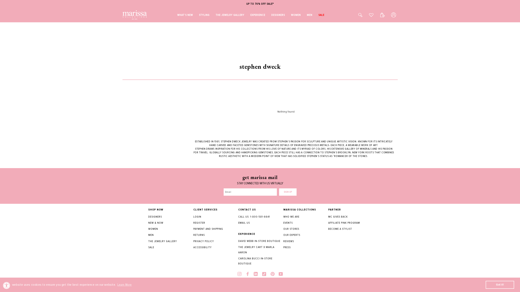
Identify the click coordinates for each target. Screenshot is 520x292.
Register (199, 222)
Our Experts (291, 235)
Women (153, 229)
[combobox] (356, 15)
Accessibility (202, 247)
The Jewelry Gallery (162, 241)
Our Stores (291, 229)
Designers (155, 216)
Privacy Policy (203, 241)
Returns (199, 235)
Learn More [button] (124, 285)
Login (197, 216)
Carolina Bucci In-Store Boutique (255, 261)
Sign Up (288, 191)
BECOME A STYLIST (340, 229)
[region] (260, 4)
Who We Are (291, 216)
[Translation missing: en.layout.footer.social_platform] (239, 274)
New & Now (155, 222)
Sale (151, 247)
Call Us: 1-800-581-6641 (254, 216)
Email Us (244, 222)
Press (287, 247)
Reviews (288, 241)
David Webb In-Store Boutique (259, 241)
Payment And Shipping (208, 229)
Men (151, 235)
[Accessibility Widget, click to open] (6, 285)
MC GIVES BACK (338, 216)
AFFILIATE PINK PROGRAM (344, 222)
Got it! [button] (500, 284)
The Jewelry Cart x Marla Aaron (256, 249)
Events (288, 222)
